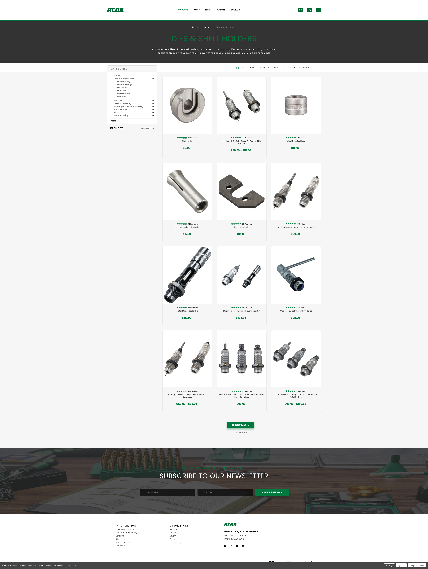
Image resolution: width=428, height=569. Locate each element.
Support (221, 10)
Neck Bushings (124, 84)
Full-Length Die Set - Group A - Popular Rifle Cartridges (241, 142)
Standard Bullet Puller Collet (187, 227)
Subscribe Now (270, 492)
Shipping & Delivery (126, 532)
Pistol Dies (122, 87)
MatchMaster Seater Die (187, 311)
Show (251, 67)
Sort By (291, 67)
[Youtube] (237, 546)
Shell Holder (187, 141)
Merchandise (121, 109)
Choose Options (187, 146)
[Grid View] (237, 67)
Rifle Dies (121, 90)
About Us (121, 539)
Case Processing (122, 103)
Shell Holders (123, 93)
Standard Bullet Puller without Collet (296, 311)
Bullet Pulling (123, 81)
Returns (120, 535)
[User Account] (309, 10)
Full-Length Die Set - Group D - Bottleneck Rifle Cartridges (187, 396)
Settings (389, 565)
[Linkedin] (243, 546)
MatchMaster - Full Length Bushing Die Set (241, 311)
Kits (116, 112)
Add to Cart (295, 316)
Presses (118, 100)
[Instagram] (231, 546)
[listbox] (270, 67)
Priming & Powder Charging (128, 106)
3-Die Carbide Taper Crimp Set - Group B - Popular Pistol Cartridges (241, 396)
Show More (240, 425)
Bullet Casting (121, 115)
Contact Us (122, 545)
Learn (208, 10)
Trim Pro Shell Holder (242, 227)
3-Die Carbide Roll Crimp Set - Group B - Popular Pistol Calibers (296, 396)
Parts (197, 10)
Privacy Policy (123, 542)
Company (235, 10)
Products (183, 10)
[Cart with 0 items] (318, 10)
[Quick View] (187, 120)
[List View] (243, 67)
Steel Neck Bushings (296, 141)
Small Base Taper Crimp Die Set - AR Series (296, 227)
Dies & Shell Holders (124, 78)
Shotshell (122, 96)
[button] (132, 69)
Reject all (401, 565)
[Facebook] (225, 546)
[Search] (300, 10)
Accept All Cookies (417, 565)
